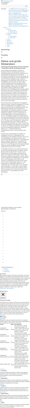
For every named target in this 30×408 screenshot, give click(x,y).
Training (9, 34)
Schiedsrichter (10, 43)
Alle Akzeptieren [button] (10, 288)
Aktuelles (9, 29)
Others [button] (1, 401)
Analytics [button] (2, 384)
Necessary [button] (2, 315)
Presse (8, 45)
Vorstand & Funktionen (12, 33)
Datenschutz (7, 271)
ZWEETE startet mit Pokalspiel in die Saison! (18, 13)
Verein (5, 27)
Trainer (8, 39)
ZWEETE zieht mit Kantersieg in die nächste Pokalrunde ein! (18, 9)
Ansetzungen (13, 30)
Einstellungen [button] (3, 288)
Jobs (8, 46)
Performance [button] (3, 376)
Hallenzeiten (13, 37)
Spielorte (9, 40)
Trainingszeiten (13, 36)
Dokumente (9, 42)
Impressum (6, 270)
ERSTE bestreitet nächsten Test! (17, 18)
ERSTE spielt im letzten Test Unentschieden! (19, 11)
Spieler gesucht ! (14, 32)
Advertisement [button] (3, 392)
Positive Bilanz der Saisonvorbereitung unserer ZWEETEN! (18, 25)
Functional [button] (2, 369)
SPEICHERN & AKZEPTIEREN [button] (7, 407)
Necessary (3, 317)
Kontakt (5, 268)
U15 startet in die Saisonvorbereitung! (18, 19)
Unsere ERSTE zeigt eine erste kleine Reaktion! (18, 16)
